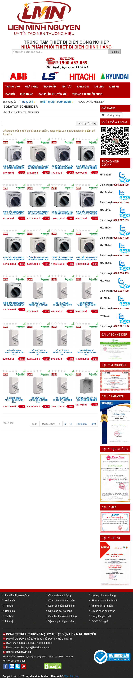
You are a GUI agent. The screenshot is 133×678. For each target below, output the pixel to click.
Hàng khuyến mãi (101, 616)
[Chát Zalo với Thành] (122, 174)
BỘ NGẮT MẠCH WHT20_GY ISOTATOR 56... (62, 352)
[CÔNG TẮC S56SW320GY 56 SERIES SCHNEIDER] (38, 243)
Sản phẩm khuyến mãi (52, 94)
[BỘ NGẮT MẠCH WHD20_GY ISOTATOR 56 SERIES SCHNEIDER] (87, 288)
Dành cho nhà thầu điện (61, 600)
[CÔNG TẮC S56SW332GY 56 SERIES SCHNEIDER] (62, 243)
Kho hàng (26, 94)
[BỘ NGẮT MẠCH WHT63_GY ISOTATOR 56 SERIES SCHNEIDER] (38, 383)
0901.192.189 (121, 184)
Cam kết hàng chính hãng (62, 616)
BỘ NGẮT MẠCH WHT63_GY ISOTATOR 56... (38, 400)
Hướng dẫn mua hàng (104, 595)
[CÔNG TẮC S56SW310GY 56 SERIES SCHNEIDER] (87, 197)
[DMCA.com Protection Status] (52, 665)
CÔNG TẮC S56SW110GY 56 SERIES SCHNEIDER (13, 167)
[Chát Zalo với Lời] (121, 298)
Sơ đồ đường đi (100, 621)
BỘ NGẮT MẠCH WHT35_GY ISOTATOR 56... (86, 352)
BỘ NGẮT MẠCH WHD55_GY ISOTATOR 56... (38, 352)
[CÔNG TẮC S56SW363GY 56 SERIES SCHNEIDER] (14, 288)
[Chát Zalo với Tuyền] (121, 192)
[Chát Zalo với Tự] (122, 227)
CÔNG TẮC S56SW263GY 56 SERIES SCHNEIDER (62, 213)
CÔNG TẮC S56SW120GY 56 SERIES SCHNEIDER (38, 167)
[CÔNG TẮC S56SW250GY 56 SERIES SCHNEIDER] (38, 197)
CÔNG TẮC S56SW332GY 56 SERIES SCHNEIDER (62, 258)
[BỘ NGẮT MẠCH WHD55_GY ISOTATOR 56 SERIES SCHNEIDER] (38, 336)
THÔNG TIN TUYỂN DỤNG (87, 94)
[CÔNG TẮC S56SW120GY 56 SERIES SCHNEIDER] (38, 152)
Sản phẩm (49, 86)
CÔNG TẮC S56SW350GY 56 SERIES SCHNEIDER (86, 258)
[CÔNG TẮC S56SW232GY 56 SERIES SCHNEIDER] (14, 197)
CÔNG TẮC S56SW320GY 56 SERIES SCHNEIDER (38, 258)
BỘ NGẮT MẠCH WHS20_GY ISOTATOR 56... (38, 305)
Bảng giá (83, 86)
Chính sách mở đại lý (59, 595)
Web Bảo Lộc (71, 676)
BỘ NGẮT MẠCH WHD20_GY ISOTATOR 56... (86, 305)
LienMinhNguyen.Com (17, 595)
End (93, 423)
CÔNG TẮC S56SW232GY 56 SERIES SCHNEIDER (13, 213)
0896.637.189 (121, 308)
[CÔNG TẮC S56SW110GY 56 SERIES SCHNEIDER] (14, 152)
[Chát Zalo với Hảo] (121, 280)
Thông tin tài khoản (102, 605)
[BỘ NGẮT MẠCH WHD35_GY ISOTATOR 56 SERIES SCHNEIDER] (14, 336)
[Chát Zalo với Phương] (121, 316)
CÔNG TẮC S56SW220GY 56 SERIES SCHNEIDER (86, 167)
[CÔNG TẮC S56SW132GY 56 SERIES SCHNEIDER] (62, 152)
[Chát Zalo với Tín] (122, 210)
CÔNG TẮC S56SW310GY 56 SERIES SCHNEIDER (86, 213)
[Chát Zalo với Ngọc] (122, 263)
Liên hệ (114, 86)
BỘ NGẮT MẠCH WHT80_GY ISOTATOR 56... (62, 400)
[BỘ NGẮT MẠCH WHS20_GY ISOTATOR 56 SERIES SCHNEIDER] (38, 288)
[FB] (5, 665)
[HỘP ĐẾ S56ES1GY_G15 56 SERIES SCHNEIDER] (87, 383)
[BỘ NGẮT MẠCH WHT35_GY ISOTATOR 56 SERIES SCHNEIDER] (87, 336)
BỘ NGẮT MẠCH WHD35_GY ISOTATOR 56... (14, 352)
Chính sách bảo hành (103, 611)
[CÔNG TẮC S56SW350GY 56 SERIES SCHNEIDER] (87, 243)
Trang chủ (12, 86)
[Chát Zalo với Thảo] (122, 245)
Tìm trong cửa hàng (87, 123)
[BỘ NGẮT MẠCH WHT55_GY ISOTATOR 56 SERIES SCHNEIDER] (14, 383)
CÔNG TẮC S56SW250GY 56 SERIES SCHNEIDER (38, 213)
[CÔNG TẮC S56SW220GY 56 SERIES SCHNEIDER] (87, 152)
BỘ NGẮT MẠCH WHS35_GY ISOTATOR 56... (62, 305)
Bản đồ (10, 94)
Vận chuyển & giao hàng (61, 621)
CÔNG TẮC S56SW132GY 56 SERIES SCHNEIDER (62, 167)
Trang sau (81, 423)
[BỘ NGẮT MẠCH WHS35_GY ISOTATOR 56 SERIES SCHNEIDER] (62, 288)
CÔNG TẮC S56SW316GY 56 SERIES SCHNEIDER (13, 258)
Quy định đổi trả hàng (60, 611)
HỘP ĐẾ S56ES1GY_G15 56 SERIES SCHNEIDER (86, 399)
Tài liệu (99, 86)
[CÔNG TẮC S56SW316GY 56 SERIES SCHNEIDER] (14, 243)
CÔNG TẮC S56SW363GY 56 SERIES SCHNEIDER (13, 304)
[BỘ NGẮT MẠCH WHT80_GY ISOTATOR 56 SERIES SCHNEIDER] (62, 383)
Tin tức (66, 86)
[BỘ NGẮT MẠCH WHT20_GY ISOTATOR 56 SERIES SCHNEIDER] (62, 336)
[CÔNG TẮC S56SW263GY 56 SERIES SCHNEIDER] (62, 197)
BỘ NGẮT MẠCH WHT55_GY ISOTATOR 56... (14, 400)
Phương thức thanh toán (105, 600)
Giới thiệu (31, 86)
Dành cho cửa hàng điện (61, 605)
